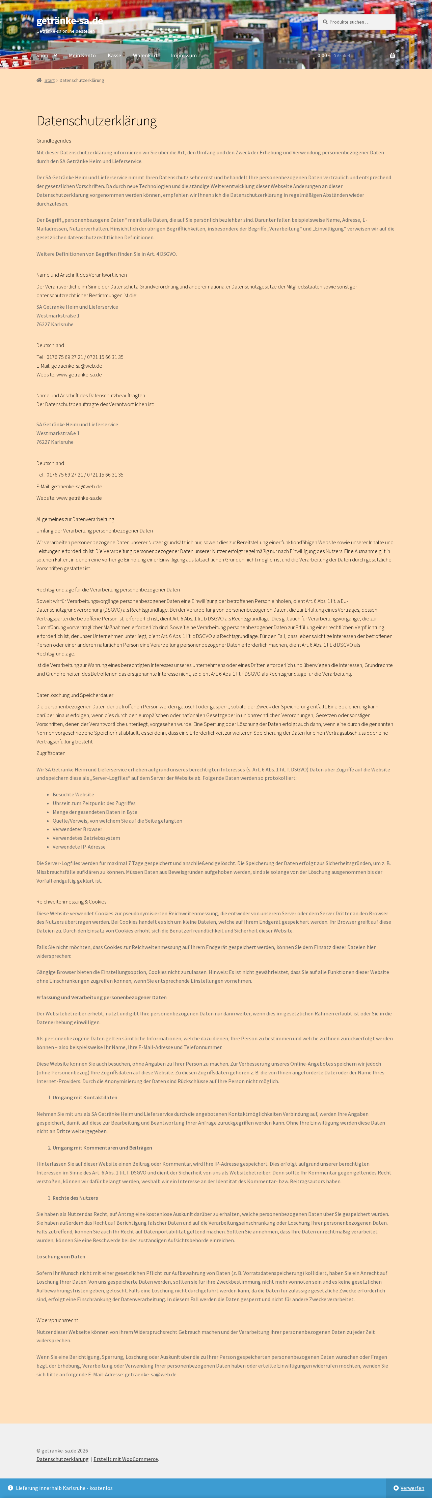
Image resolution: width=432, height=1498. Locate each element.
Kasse (114, 55)
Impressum (183, 55)
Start (50, 80)
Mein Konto (82, 55)
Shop (42, 55)
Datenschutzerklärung (62, 1459)
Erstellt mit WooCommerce (125, 1459)
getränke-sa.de (69, 20)
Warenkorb (146, 55)
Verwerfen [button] (412, 1488)
